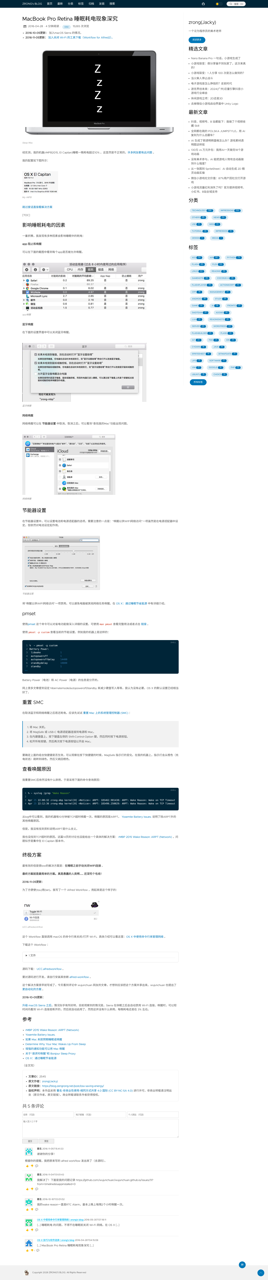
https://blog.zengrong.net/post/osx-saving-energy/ (73, 1086)
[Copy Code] (159, 637)
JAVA (218, 347)
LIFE (196, 361)
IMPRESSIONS (230, 211)
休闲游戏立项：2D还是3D (207, 98)
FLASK (226, 333)
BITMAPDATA (227, 354)
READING (218, 271)
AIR (214, 258)
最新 (60, 3)
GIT (196, 340)
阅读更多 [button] (196, 40)
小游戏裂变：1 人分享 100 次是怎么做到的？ (218, 73)
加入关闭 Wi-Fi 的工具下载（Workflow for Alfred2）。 (81, 37)
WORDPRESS (222, 326)
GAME (197, 306)
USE (196, 224)
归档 (91, 3)
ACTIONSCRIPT (229, 285)
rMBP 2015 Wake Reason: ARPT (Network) (145, 837)
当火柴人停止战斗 (202, 78)
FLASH (197, 264)
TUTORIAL (199, 231)
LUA (196, 319)
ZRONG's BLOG (32, 3)
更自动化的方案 (31, 989)
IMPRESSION (224, 231)
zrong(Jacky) (50, 1081)
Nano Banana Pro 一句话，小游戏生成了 (216, 58)
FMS (213, 340)
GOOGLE (215, 368)
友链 (102, 3)
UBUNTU (198, 375)
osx (67, 27)
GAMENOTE (200, 278)
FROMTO (233, 306)
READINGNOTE (219, 319)
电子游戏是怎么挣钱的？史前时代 (211, 83)
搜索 (112, 3)
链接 (143, 624)
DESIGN (197, 238)
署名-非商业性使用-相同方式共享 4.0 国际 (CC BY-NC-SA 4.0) (94, 1090)
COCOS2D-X (225, 278)
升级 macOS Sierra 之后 (36, 1005)
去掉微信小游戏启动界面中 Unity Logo (214, 103)
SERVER (198, 326)
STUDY (220, 299)
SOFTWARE (217, 361)
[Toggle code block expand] (172, 637)
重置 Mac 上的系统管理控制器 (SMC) (105, 713)
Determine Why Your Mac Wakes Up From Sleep (55, 1044)
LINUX (197, 271)
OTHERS (198, 218)
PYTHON (233, 258)
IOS (230, 340)
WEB (213, 224)
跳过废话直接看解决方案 (37, 207)
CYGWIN (198, 347)
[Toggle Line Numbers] (166, 637)
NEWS (219, 218)
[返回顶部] (260, 1272)
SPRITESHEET (200, 354)
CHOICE (219, 375)
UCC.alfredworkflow (49, 969)
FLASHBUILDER (201, 333)
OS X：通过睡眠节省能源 (131, 603)
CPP (196, 292)
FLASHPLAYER (201, 285)
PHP (235, 368)
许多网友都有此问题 (140, 152)
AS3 (196, 258)
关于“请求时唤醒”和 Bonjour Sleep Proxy (50, 1053)
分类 (70, 3)
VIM (195, 368)
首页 (49, 3)
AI (215, 306)
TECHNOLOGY (201, 211)
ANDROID (199, 299)
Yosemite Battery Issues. (137, 817)
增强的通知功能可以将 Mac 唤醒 (45, 1049)
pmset (31, 624)
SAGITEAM (199, 313)
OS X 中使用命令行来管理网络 (144, 936)
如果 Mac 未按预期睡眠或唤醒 (43, 1039)
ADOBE (222, 313)
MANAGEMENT (219, 292)
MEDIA (216, 238)
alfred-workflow (79, 977)
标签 (81, 3)
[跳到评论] (242, 1264)
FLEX (217, 264)
